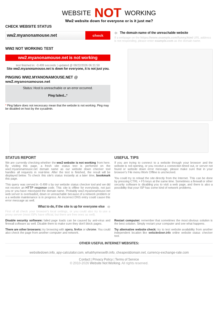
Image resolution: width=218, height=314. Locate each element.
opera (69, 229)
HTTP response (36, 187)
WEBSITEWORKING (109, 12)
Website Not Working (105, 263)
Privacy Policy (103, 259)
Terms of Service (127, 259)
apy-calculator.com (69, 252)
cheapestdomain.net (131, 252)
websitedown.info (160, 232)
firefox (78, 229)
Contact (84, 259)
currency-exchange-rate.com (168, 252)
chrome (91, 229)
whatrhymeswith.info (100, 252)
